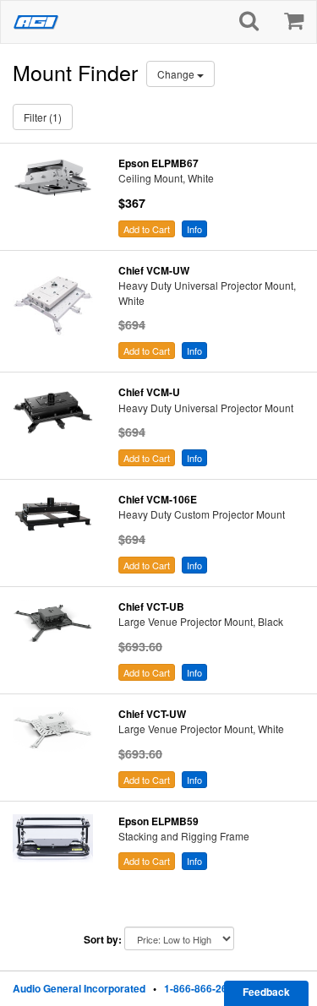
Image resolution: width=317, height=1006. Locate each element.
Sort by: (103, 940)
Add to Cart (146, 229)
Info (194, 229)
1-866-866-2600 (201, 988)
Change (177, 74)
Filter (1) (43, 117)
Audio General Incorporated (79, 988)
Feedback (266, 991)
